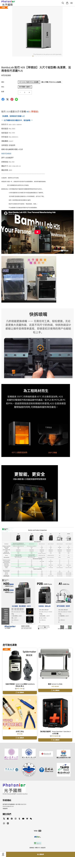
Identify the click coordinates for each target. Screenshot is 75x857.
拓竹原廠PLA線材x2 (25, 87)
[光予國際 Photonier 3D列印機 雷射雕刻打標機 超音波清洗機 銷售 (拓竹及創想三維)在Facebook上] (8, 819)
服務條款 (32, 847)
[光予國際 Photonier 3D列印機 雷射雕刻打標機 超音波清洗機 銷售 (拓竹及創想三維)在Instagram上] (15, 819)
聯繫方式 (37, 847)
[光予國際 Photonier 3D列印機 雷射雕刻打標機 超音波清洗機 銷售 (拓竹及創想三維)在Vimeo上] (27, 819)
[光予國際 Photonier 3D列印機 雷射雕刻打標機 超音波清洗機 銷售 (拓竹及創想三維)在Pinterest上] (11, 819)
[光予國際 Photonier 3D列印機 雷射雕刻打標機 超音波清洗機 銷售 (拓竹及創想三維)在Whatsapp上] (4, 824)
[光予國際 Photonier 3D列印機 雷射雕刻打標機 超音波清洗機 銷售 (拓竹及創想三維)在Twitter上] (4, 819)
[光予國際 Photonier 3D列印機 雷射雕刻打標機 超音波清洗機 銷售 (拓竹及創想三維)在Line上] (8, 824)
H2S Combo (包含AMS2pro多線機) (29, 82)
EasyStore (25, 794)
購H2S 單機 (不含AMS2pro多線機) (51, 82)
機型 (2, 82)
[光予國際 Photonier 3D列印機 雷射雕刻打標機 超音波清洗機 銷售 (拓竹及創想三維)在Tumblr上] (19, 819)
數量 (2, 91)
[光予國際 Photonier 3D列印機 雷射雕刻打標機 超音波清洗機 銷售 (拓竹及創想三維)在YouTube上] (23, 819)
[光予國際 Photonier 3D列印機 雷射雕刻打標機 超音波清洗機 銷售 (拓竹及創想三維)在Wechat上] (31, 819)
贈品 (2, 87)
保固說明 (5, 808)
